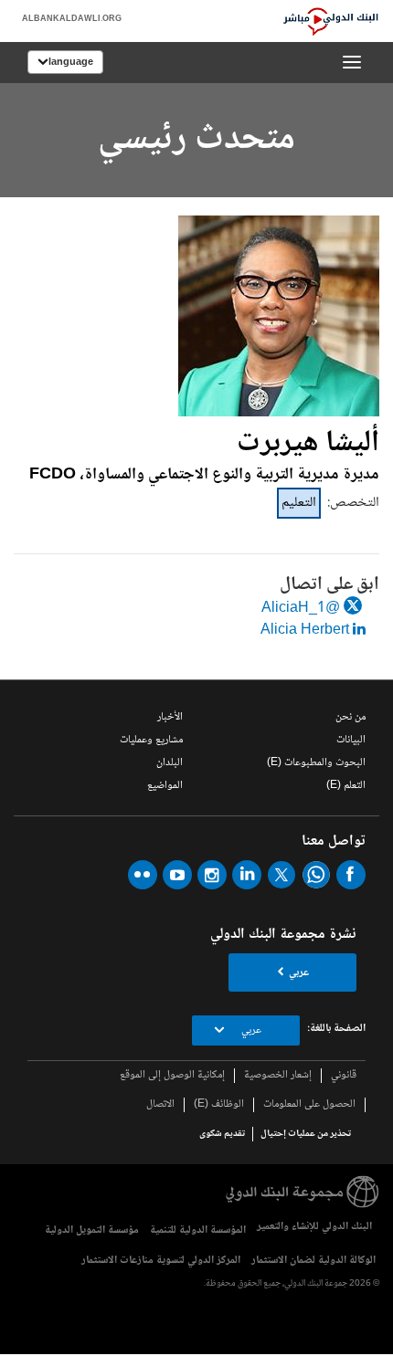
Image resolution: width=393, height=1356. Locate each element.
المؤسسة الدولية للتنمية (198, 1230)
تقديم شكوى (222, 1133)
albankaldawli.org (72, 19)
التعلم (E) (346, 785)
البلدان (169, 763)
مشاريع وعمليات (151, 740)
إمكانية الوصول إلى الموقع (172, 1075)
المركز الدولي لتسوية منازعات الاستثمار (160, 1260)
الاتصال (160, 1104)
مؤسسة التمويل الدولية (92, 1230)
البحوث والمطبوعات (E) (316, 763)
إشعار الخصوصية (278, 1075)
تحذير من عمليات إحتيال (305, 1133)
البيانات (351, 740)
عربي (299, 973)
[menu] (352, 62)
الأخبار (170, 717)
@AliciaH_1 (302, 608)
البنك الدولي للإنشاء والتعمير (314, 1227)
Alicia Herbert (306, 630)
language (70, 62)
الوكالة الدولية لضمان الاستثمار (313, 1260)
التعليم (298, 502)
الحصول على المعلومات (309, 1104)
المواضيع (165, 785)
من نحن (350, 717)
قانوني (343, 1075)
